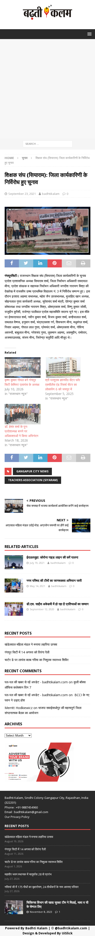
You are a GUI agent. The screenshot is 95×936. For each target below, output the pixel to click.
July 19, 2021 (37, 562)
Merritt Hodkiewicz (19, 708)
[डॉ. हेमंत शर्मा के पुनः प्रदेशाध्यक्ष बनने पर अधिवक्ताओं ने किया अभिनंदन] (23, 414)
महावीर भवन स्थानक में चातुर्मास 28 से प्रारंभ (28, 874)
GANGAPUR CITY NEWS (32, 471)
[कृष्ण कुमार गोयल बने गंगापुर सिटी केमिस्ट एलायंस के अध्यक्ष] (23, 367)
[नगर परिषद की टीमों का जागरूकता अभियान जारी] (14, 585)
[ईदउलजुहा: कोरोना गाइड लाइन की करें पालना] (14, 562)
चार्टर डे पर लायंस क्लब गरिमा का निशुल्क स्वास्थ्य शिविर (36, 660)
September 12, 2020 (42, 609)
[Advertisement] (47, 88)
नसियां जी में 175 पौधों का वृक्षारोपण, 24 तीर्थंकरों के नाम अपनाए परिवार (42, 887)
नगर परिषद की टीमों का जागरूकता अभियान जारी (54, 580)
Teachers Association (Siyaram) (33, 480)
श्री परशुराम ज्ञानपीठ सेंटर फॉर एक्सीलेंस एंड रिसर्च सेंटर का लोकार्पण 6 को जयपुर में (62, 384)
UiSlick (67, 933)
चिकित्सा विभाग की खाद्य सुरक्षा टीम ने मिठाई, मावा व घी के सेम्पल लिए (57, 904)
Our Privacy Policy (17, 817)
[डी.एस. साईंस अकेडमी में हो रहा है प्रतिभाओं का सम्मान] (14, 609)
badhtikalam (50, 194)
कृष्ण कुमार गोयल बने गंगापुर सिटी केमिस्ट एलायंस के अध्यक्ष (22, 382)
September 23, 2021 (22, 194)
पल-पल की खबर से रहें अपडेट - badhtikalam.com (36, 682)
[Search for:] (47, 143)
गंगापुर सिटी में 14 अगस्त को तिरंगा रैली (27, 652)
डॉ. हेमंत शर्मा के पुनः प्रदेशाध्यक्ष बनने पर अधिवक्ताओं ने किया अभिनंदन (21, 431)
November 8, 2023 (41, 911)
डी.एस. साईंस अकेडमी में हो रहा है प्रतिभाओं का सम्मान (58, 604)
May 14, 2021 (37, 586)
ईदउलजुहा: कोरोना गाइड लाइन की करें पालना (52, 557)
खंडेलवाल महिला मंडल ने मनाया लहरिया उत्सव (31, 644)
